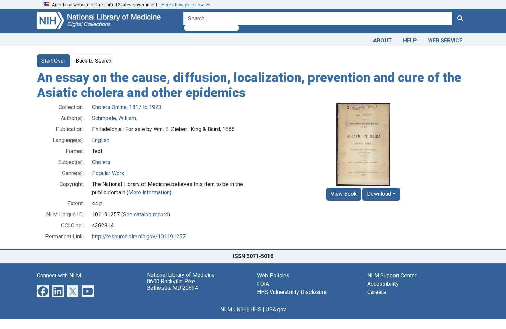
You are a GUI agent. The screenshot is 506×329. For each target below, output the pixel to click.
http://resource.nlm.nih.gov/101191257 (139, 236)
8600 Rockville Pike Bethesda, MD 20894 (172, 284)
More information (149, 192)
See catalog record (145, 214)
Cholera (101, 162)
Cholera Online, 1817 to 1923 (126, 107)
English (100, 140)
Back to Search (94, 60)
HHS (255, 309)
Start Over (53, 60)
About (382, 40)
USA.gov (276, 309)
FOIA (263, 283)
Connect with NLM (59, 275)
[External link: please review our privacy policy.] (43, 291)
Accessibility (383, 283)
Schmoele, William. (114, 118)
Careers (376, 292)
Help (410, 40)
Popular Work (108, 173)
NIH (241, 309)
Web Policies (273, 275)
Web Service (445, 40)
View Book (344, 194)
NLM (226, 309)
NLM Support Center (392, 275)
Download (379, 194)
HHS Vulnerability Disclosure (292, 292)
